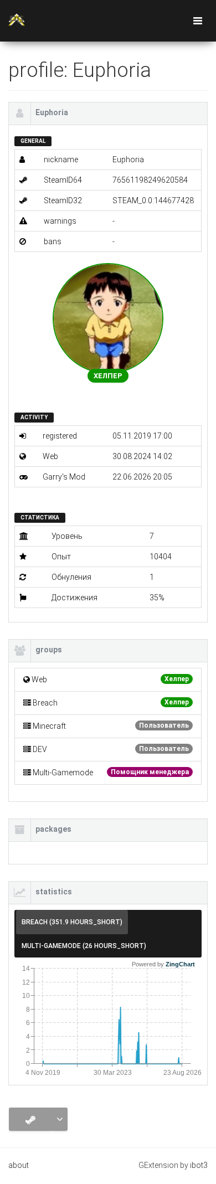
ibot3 (199, 1165)
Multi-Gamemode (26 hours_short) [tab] (84, 946)
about (18, 1165)
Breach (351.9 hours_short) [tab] (72, 922)
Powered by (163, 964)
